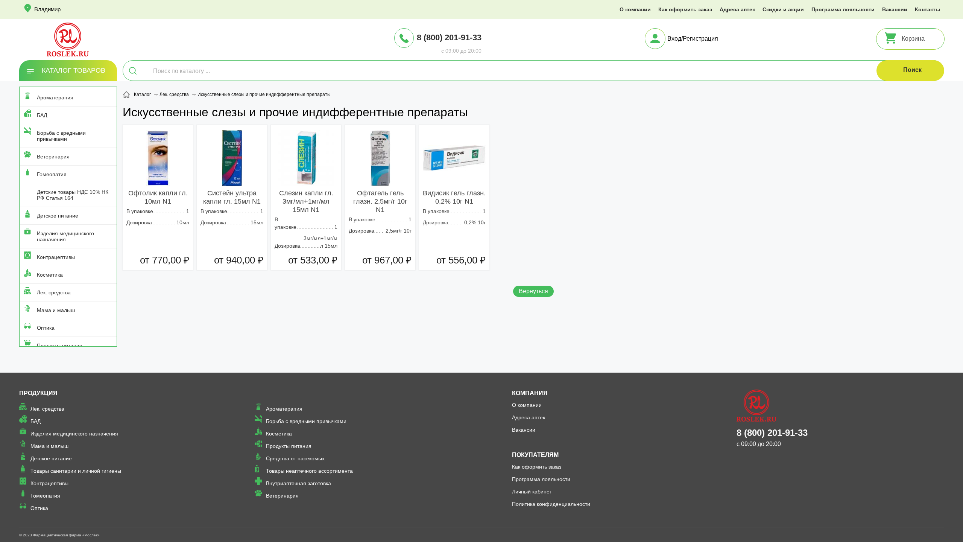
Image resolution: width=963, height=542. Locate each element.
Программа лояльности (843, 9)
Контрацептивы (56, 257)
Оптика (46, 328)
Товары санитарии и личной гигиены (75, 471)
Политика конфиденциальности (551, 504)
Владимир (47, 9)
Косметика (50, 275)
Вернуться (533, 291)
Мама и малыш (56, 310)
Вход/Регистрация (692, 38)
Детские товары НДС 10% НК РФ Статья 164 (72, 195)
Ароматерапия (55, 97)
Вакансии (894, 9)
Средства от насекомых (295, 458)
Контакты (927, 9)
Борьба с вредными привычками (61, 136)
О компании (635, 9)
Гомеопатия (52, 174)
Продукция (38, 393)
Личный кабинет (532, 492)
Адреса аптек (737, 9)
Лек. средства (54, 292)
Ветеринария (53, 157)
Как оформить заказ (685, 9)
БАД (42, 115)
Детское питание (57, 216)
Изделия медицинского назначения (65, 236)
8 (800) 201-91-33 (449, 37)
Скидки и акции (783, 9)
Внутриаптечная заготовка (298, 483)
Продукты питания (59, 346)
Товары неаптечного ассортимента (309, 471)
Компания (530, 393)
